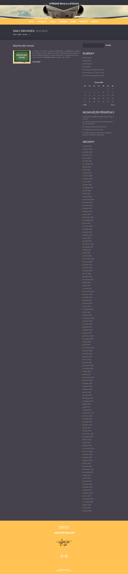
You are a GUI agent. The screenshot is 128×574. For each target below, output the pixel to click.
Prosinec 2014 (88, 499)
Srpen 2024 (88, 196)
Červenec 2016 (89, 448)
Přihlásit (61, 569)
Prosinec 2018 (88, 365)
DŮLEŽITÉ (87, 61)
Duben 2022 (88, 268)
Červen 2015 (88, 484)
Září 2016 (87, 442)
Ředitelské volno (23, 46)
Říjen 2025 (87, 167)
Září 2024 (87, 193)
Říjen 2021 (87, 282)
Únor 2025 (87, 182)
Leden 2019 (88, 362)
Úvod (31, 21)
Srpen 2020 (88, 315)
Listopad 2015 (88, 472)
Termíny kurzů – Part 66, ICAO (94, 73)
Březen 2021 (88, 303)
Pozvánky (87, 67)
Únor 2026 (87, 158)
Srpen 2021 (88, 288)
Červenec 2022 (89, 259)
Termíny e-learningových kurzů (94, 70)
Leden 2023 (88, 241)
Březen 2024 (88, 211)
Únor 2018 (87, 392)
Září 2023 (87, 223)
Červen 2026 (88, 149)
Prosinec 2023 (88, 217)
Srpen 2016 (88, 445)
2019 (19, 34)
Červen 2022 (88, 262)
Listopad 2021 (88, 279)
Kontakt (95, 21)
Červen (24, 34)
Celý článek (36, 62)
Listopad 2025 (88, 164)
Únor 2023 (87, 238)
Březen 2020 (88, 330)
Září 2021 (87, 285)
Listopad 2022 (88, 247)
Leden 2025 (88, 185)
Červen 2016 (88, 451)
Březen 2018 (88, 389)
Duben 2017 (88, 422)
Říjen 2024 (87, 190)
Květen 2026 (88, 152)
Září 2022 (87, 253)
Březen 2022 (88, 271)
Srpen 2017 (88, 410)
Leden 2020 (88, 333)
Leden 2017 (88, 431)
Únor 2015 (87, 496)
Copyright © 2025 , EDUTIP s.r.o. (64, 570)
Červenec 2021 (89, 291)
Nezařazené (88, 64)
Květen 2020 (88, 324)
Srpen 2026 (88, 146)
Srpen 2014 (88, 511)
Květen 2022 (88, 265)
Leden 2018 (88, 395)
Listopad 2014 (88, 502)
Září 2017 (87, 407)
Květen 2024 (88, 205)
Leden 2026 (88, 161)
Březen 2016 (88, 460)
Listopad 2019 (88, 339)
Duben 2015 (88, 490)
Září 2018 (87, 374)
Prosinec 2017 (88, 398)
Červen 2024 (88, 202)
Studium (63, 21)
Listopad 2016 (88, 437)
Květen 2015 (88, 487)
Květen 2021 (88, 297)
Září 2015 (87, 478)
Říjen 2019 (87, 342)
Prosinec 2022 (88, 244)
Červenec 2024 (89, 199)
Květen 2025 (88, 179)
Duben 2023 (88, 232)
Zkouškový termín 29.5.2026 (94, 130)
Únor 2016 (87, 463)
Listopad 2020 (88, 309)
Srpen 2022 (88, 256)
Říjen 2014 (87, 505)
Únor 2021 (87, 306)
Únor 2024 (87, 214)
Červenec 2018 (89, 377)
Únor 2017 (87, 428)
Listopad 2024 (88, 188)
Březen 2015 (88, 493)
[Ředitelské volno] (21, 57)
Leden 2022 (88, 276)
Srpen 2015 (88, 481)
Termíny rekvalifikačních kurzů (94, 75)
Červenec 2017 (89, 413)
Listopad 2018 (88, 368)
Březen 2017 (88, 425)
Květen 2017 (88, 419)
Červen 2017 (88, 416)
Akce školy (87, 58)
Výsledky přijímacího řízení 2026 (95, 127)
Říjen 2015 (87, 475)
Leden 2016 (88, 466)
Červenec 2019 (89, 348)
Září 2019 (87, 345)
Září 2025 (87, 170)
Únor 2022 (87, 273)
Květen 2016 (88, 454)
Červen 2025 (88, 176)
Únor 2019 (87, 359)
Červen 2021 (88, 294)
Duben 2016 (88, 457)
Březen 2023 (88, 235)
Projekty (84, 21)
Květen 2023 (88, 229)
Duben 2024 (88, 208)
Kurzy (73, 21)
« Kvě (84, 105)
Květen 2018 (88, 383)
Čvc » (113, 105)
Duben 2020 (88, 327)
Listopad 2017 (88, 401)
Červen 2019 (88, 351)
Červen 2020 (88, 321)
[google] (66, 556)
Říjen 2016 (87, 440)
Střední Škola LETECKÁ (64, 3)
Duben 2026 (88, 155)
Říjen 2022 (87, 250)
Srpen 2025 (88, 173)
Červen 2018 (88, 380)
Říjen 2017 (87, 404)
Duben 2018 (88, 386)
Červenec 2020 (89, 318)
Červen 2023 (88, 226)
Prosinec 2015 (88, 469)
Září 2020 (87, 312)
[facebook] (62, 556)
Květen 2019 (88, 354)
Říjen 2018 (87, 371)
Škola (53, 21)
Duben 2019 (88, 356)
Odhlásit (66, 569)
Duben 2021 (88, 300)
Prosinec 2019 (88, 336)
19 (94, 98)
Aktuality (42, 21)
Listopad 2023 (88, 220)
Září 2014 (87, 508)
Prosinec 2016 (88, 434)
